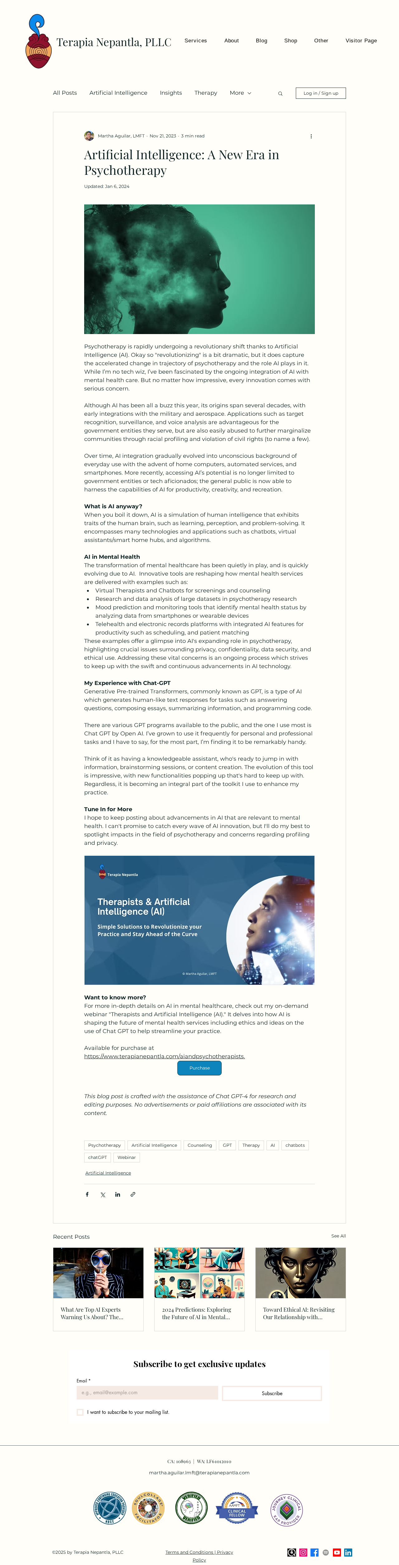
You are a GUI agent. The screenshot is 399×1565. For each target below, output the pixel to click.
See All (338, 1236)
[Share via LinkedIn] (118, 1194)
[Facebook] (314, 1552)
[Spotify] (326, 1552)
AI (273, 1145)
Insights (171, 92)
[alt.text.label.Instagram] (303, 1552)
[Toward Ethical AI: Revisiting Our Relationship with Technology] (301, 1273)
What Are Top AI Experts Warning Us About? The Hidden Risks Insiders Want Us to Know (95, 1313)
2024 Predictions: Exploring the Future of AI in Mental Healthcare (196, 1313)
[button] (316, 41)
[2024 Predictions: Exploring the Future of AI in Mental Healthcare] (200, 1273)
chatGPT (97, 1157)
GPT (227, 1145)
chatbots (295, 1145)
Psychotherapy (104, 1145)
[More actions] (311, 136)
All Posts (65, 92)
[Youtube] (337, 1552)
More (237, 92)
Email (84, 1380)
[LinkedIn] (348, 1552)
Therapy (206, 92)
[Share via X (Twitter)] (102, 1194)
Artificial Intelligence (118, 92)
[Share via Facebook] (87, 1194)
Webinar (127, 1157)
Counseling (200, 1145)
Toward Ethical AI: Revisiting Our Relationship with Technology (299, 1313)
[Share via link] (133, 1194)
